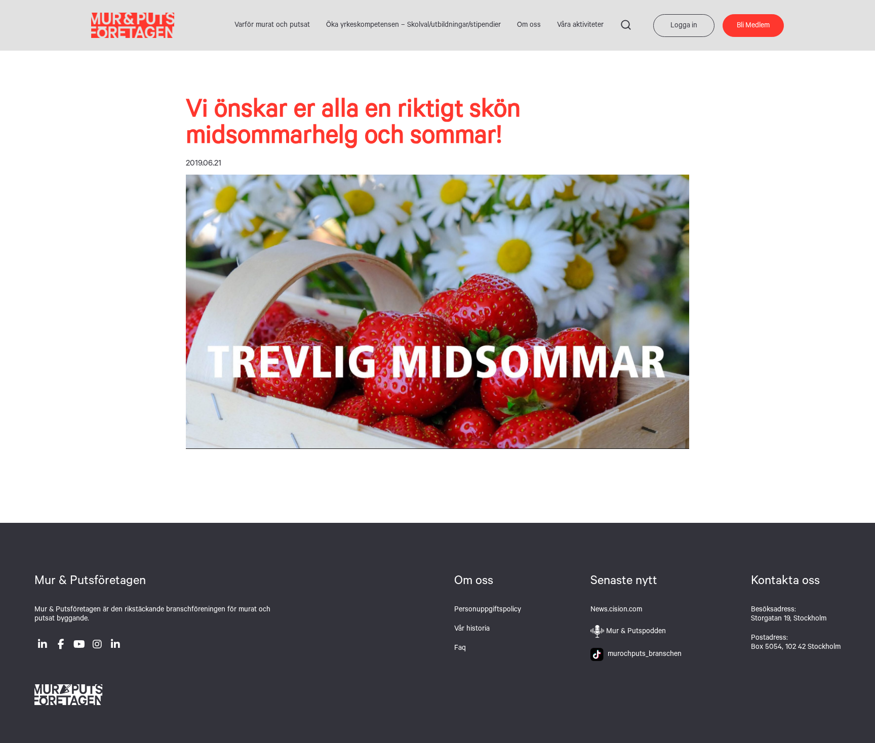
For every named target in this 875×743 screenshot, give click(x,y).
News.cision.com (616, 610)
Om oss (529, 26)
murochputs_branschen (643, 655)
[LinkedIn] (42, 646)
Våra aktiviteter (580, 26)
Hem (132, 25)
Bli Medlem (753, 26)
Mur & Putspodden (636, 632)
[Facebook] (61, 646)
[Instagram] (97, 646)
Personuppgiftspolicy (487, 610)
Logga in (683, 26)
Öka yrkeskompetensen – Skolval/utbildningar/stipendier (413, 26)
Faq (460, 649)
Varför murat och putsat (272, 26)
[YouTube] (79, 646)
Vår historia (472, 630)
